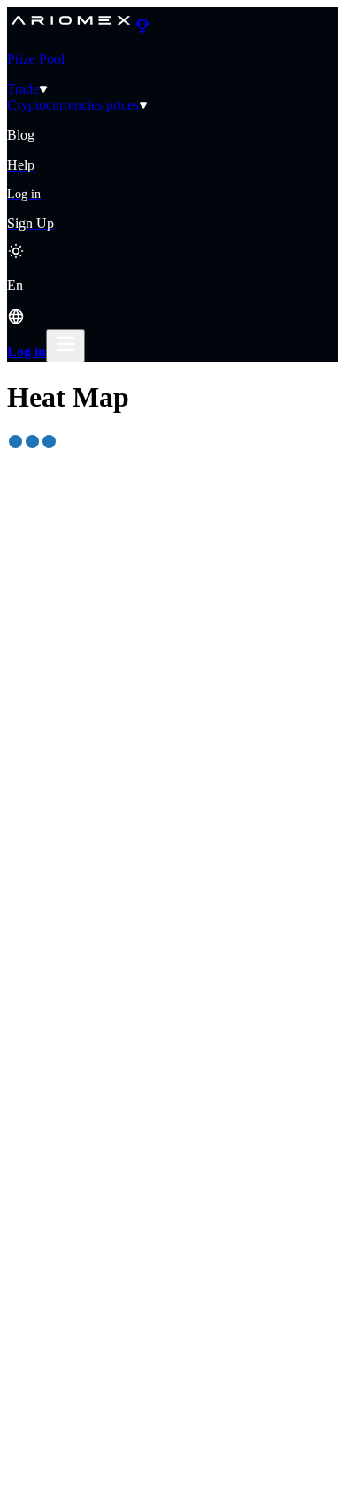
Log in (26, 351)
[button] (172, 303)
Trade (23, 88)
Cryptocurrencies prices (73, 104)
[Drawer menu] (65, 345)
